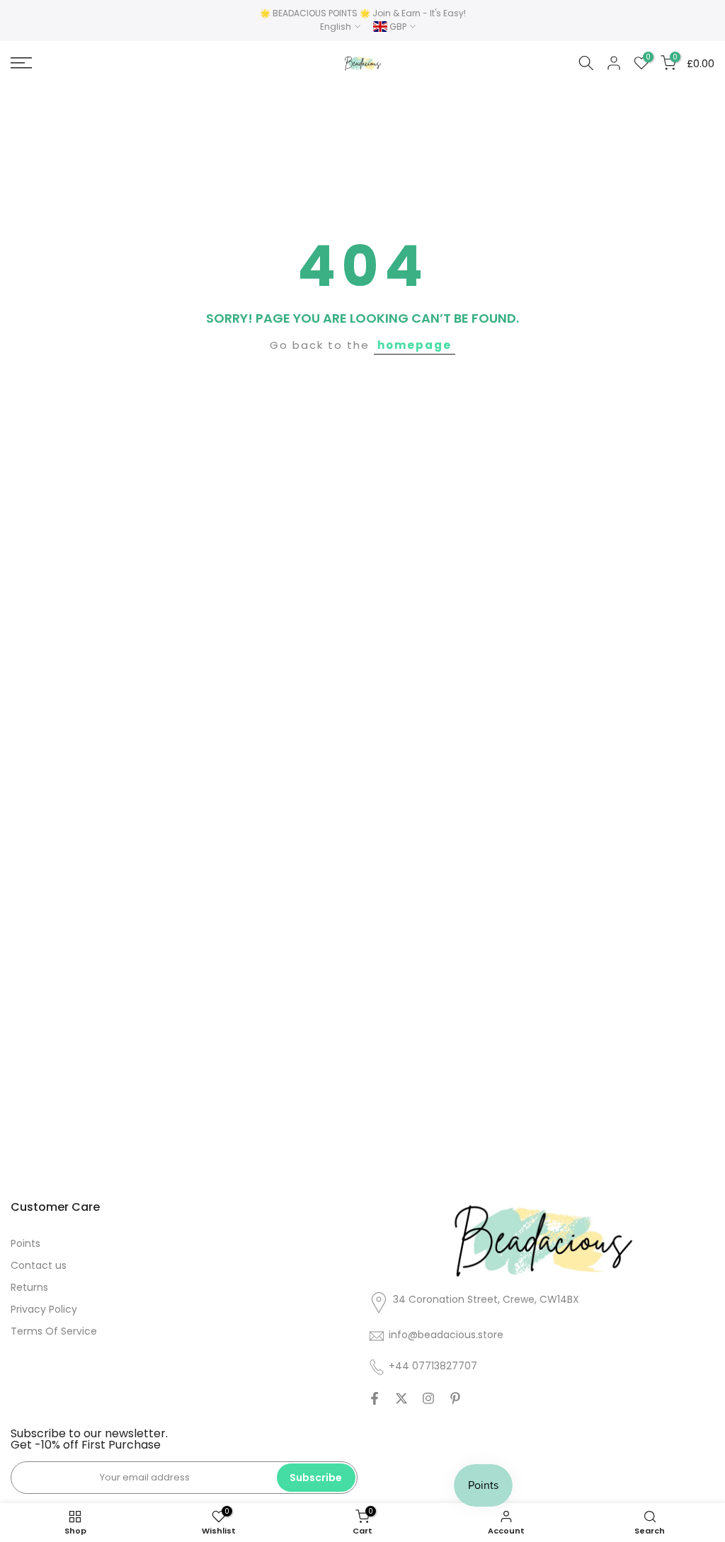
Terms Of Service (54, 1331)
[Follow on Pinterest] (455, 1398)
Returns (29, 1287)
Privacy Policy (44, 1309)
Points (25, 1243)
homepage (414, 345)
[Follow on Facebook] (374, 1398)
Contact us (39, 1265)
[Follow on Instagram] (428, 1398)
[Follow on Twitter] (401, 1398)
